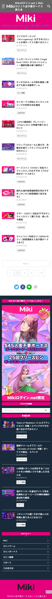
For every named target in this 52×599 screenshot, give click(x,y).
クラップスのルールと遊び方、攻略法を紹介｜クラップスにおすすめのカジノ (32, 147)
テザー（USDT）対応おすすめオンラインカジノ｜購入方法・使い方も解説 (33, 216)
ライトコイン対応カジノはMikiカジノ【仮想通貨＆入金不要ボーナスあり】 (32, 239)
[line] (29, 286)
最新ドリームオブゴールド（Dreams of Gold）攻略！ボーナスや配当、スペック (32, 448)
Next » (26, 263)
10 (42, 273)
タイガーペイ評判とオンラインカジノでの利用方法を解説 (32, 103)
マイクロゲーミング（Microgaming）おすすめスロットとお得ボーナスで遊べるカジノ (32, 39)
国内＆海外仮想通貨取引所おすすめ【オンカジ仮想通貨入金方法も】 (32, 193)
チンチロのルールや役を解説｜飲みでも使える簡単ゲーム (32, 84)
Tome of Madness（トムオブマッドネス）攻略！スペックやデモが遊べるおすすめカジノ (33, 426)
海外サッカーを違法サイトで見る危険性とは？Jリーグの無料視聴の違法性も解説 (33, 494)
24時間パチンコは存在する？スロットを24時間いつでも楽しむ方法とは (32, 471)
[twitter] (16, 286)
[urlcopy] (35, 286)
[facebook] (22, 286)
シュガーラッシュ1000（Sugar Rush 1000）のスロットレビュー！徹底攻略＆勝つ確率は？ (31, 62)
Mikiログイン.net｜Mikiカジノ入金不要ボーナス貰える (29, 6)
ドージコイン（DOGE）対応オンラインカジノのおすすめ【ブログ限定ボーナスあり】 (32, 170)
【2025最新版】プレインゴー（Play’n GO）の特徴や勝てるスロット (32, 124)
